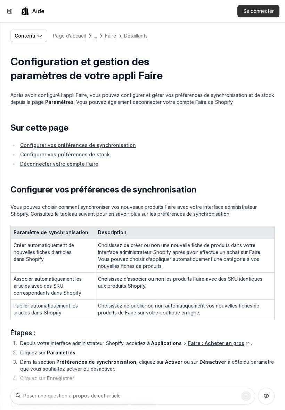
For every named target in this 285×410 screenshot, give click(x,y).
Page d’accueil (69, 36)
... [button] (95, 36)
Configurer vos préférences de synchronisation (78, 145)
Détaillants (136, 36)
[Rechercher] (246, 396)
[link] (32, 11)
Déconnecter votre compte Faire (59, 164)
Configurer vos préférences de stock (65, 154)
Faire (110, 36)
